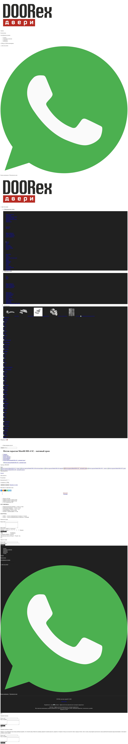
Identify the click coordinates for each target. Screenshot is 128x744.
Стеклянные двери (10, 218)
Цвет (2, 467)
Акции (4, 37)
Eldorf (7, 265)
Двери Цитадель (9, 299)
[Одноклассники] (3, 490)
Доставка (65, 494)
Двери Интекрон (10, 293)
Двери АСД (8, 296)
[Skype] (9, 490)
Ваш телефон (4, 543)
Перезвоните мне (13, 175)
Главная (5, 454)
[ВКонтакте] (1, 490)
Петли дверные (6, 456)
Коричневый (9, 246)
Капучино (8, 245)
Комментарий (4, 724)
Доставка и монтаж (7, 38)
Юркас (7, 260)
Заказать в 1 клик (14, 484)
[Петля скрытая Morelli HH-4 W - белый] (10, 468)
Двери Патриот (9, 295)
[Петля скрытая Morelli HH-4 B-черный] (53, 468)
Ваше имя (3, 542)
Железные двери (8, 271)
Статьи (4, 553)
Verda (7, 255)
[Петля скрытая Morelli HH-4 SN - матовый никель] (13, 470)
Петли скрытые (6, 457)
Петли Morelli (6, 459)
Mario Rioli (8, 254)
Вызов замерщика (5, 175)
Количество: (3, 480)
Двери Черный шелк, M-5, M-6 (13, 303)
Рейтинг (2, 530)
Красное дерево (9, 248)
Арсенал (8, 256)
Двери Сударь (9, 297)
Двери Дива (8, 302)
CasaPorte (8, 262)
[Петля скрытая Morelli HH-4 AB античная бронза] (32, 468)
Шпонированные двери (11, 219)
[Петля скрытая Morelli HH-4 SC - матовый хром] (75, 468)
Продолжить (3, 531)
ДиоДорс (8, 268)
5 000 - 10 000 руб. (10, 234)
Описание (65, 492)
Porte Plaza (8, 269)
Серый (7, 249)
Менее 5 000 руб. (10, 233)
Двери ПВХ (8, 215)
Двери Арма (8, 292)
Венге (7, 243)
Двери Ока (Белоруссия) (11, 257)
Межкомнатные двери (9, 209)
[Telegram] (10, 490)
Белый (7, 242)
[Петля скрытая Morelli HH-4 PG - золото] (97, 468)
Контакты (5, 41)
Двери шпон (9, 221)
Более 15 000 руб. (10, 236)
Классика (8, 226)
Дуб (7, 244)
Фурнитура (7, 305)
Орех (7, 278)
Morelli (2, 473)
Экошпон (8, 220)
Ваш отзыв (3, 527)
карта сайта (64, 701)
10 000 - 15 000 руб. (10, 235)
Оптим (7, 298)
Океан (7, 259)
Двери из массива (10, 214)
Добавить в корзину (5, 484)
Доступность (3, 475)
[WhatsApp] (7, 490)
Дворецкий (8, 266)
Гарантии (5, 39)
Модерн (7, 228)
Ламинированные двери (11, 216)
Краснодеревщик (10, 267)
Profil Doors (8, 261)
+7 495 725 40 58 (4, 45)
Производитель (4, 471)
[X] (5, 490)
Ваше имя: (3, 521)
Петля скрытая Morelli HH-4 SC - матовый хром (14, 460)
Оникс (7, 263)
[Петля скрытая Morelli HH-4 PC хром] (116, 468)
